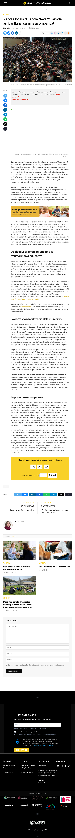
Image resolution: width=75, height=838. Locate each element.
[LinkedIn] (5, 110)
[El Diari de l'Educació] (37, 3)
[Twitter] (5, 96)
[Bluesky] (5, 100)
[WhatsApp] (5, 119)
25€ (40, 466)
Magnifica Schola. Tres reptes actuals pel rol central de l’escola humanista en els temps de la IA (18, 604)
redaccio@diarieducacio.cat (46, 773)
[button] (37, 697)
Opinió (7, 14)
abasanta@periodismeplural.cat (47, 770)
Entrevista (48, 506)
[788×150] (40, 217)
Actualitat (27, 506)
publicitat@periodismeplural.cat (47, 775)
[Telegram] (5, 115)
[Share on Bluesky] (8, 33)
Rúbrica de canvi (26, 307)
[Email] (5, 124)
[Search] (70, 3)
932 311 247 (41, 782)
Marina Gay (7, 28)
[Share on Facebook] (12, 33)
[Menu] (5, 3)
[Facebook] (5, 105)
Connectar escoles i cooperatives (22, 510)
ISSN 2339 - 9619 (8, 772)
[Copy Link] (5, 129)
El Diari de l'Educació (27, 772)
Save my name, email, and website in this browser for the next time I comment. (36, 665)
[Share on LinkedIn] (16, 33)
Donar (52, 475)
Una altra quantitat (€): (30, 475)
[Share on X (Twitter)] (5, 33)
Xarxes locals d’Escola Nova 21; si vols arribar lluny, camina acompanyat (32, 21)
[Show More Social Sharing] (20, 33)
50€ (46, 466)
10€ (33, 466)
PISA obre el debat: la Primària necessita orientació (16, 568)
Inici (4, 9)
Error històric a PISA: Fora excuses (54, 567)
